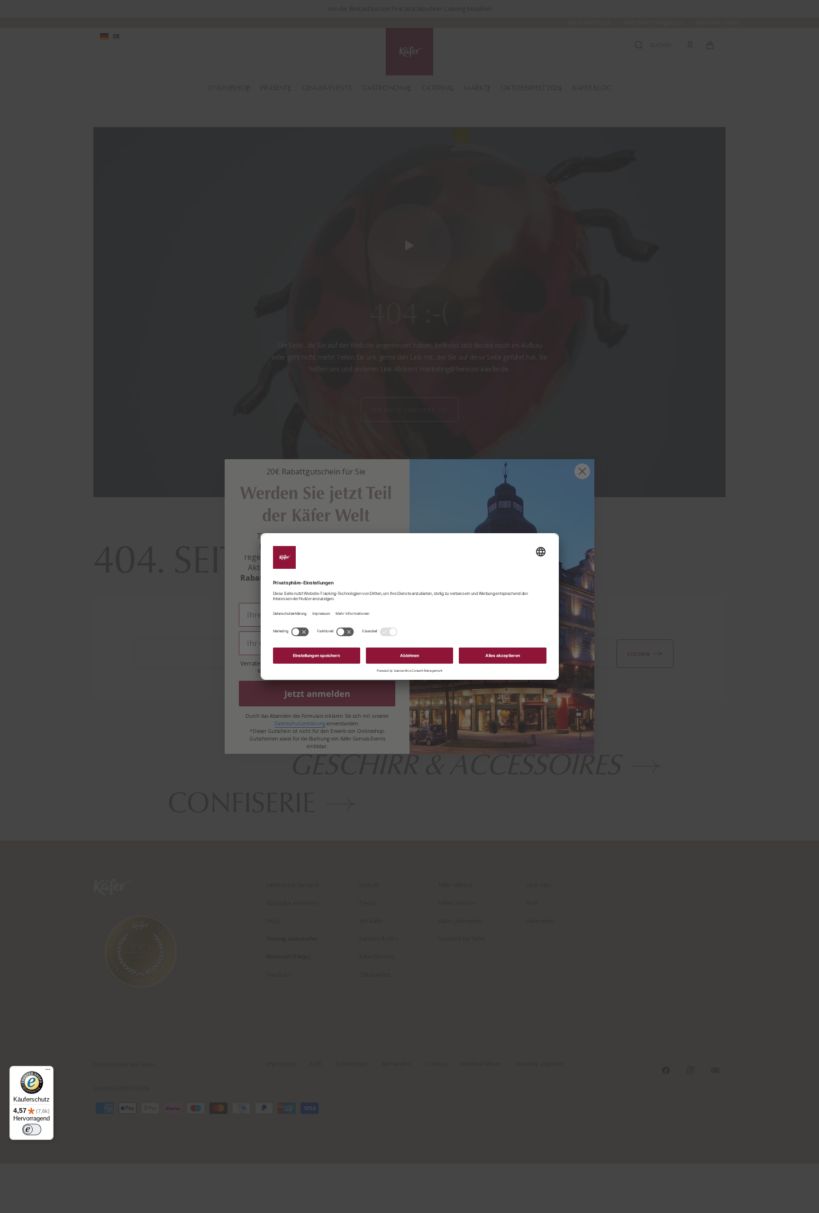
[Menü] (48, 1071)
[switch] (31, 1129)
